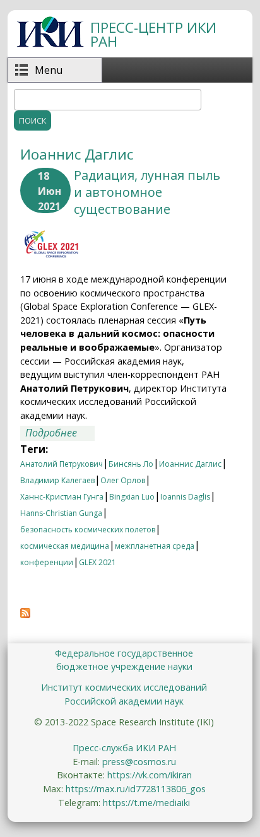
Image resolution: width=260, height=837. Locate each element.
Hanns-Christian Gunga (61, 513)
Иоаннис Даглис (190, 464)
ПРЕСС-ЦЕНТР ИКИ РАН (153, 34)
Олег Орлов (122, 480)
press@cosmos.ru (139, 762)
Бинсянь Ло (131, 464)
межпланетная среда (154, 546)
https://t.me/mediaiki (146, 803)
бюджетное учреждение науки (124, 666)
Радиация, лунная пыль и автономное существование (147, 192)
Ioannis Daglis (185, 496)
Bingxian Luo (132, 496)
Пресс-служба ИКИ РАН (124, 748)
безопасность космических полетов (87, 529)
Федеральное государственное (124, 653)
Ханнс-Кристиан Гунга (61, 496)
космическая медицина (64, 546)
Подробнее (60, 433)
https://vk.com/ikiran (149, 775)
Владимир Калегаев (57, 480)
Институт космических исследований (124, 687)
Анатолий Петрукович (61, 464)
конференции (46, 562)
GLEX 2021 (97, 562)
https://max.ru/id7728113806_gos (136, 789)
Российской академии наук (124, 701)
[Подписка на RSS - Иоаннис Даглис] (25, 614)
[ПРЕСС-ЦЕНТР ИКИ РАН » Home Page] (50, 43)
